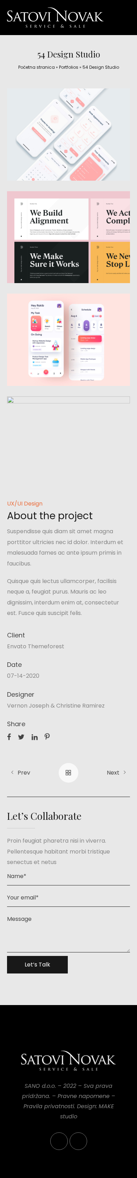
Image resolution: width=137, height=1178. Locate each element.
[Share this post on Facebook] (9, 737)
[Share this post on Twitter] (21, 737)
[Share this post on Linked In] (35, 737)
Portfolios (68, 67)
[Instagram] (78, 1141)
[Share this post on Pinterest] (47, 737)
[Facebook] (59, 1141)
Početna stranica (36, 67)
